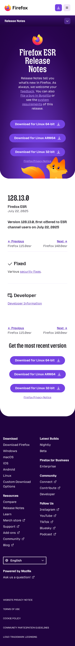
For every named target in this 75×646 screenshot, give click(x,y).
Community (11, 539)
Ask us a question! (17, 577)
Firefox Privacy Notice (37, 161)
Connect (46, 482)
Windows (10, 451)
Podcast (46, 534)
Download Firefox (16, 445)
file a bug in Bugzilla (35, 95)
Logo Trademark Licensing (20, 637)
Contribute (48, 488)
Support (9, 526)
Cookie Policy (12, 618)
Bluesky (46, 528)
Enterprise (48, 466)
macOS (8, 457)
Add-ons (9, 533)
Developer (47, 494)
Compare (9, 502)
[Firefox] (16, 7)
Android (9, 469)
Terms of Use (11, 609)
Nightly (45, 445)
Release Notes (13, 508)
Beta (43, 451)
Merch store (12, 520)
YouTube (46, 516)
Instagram (47, 509)
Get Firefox (58, 7)
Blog (6, 545)
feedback (27, 91)
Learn (7, 514)
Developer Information (25, 303)
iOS (5, 463)
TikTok (44, 522)
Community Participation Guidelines (26, 627)
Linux (7, 475)
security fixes (30, 271)
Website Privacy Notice (17, 600)
